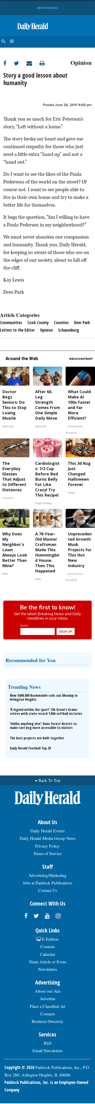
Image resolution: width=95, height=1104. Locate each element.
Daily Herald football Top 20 (30, 748)
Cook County (38, 322)
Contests (47, 946)
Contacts (47, 1013)
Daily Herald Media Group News (48, 838)
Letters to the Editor (17, 330)
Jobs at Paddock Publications (47, 882)
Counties (61, 322)
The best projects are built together (37, 738)
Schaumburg (68, 330)
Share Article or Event (47, 961)
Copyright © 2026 (19, 1067)
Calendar (47, 954)
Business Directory (47, 1021)
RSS (47, 1043)
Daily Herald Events (47, 830)
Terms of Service (47, 853)
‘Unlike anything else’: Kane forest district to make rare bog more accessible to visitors (43, 725)
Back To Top (49, 780)
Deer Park (82, 322)
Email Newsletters (47, 1050)
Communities (11, 322)
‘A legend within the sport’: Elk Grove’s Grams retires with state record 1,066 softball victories (46, 711)
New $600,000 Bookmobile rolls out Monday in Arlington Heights (44, 697)
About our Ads (47, 991)
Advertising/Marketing (47, 875)
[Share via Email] (33, 63)
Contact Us (47, 890)
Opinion (81, 62)
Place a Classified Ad (47, 1006)
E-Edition (50, 939)
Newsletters (47, 969)
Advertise (47, 998)
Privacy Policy (47, 846)
